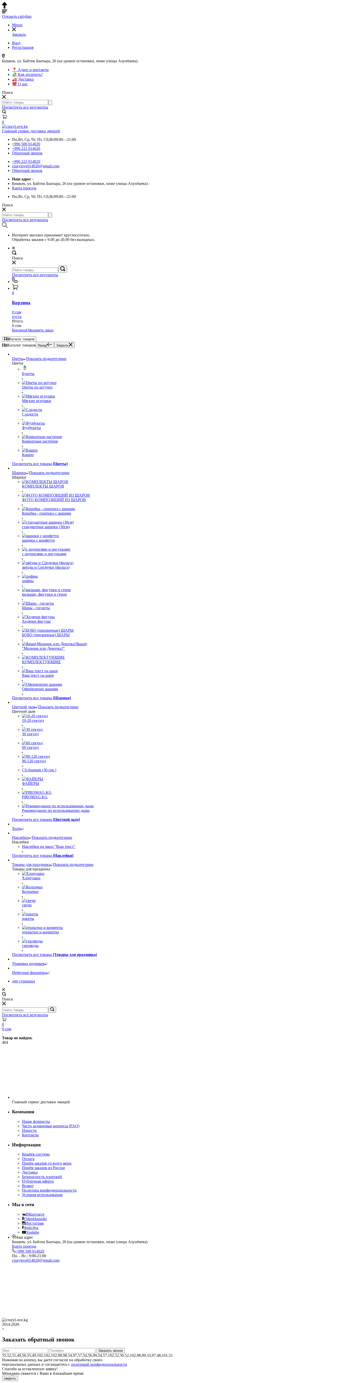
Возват (28, 1186)
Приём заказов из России (43, 1168)
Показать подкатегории (46, 359)
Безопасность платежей (42, 1177)
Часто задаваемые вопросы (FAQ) (50, 1126)
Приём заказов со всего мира (46, 1163)
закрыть (10, 1378)
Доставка (30, 1172)
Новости (29, 1130)
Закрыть (62, 345)
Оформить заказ (39, 330)
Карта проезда (24, 188)
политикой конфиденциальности (99, 1364)
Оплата (28, 1159)
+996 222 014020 (26, 148)
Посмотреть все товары (40, 464)
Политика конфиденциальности (49, 1190)
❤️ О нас (20, 84)
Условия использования (42, 1195)
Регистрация (22, 47)
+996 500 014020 (26, 144)
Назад (42, 345)
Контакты (30, 1135)
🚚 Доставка (23, 79)
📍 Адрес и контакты (30, 70)
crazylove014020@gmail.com (35, 166)
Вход (16, 43)
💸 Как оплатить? (27, 74)
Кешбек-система (36, 1154)
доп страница (23, 981)
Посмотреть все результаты (25, 107)
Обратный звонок (27, 153)
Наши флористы (36, 1121)
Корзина (19, 330)
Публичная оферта (38, 1181)
